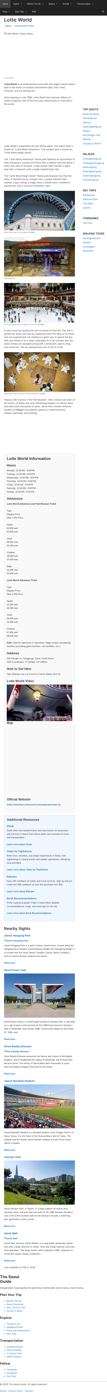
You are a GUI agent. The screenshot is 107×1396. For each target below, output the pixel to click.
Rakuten (12, 876)
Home (5, 4)
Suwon (86, 207)
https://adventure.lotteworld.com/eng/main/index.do (34, 804)
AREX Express (14, 1356)
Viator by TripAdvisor (19, 851)
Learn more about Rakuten (20, 891)
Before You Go (34, 4)
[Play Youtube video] (39, 703)
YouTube (11, 1376)
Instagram (12, 1373)
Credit (31, 232)
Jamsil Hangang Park (17, 935)
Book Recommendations (22, 898)
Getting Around (15, 1346)
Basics (52, 4)
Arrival (66, 4)
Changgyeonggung (93, 163)
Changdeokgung (92, 158)
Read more (9, 963)
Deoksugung (90, 167)
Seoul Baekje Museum (18, 1046)
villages (19, 409)
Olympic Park (12, 1157)
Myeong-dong (91, 114)
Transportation (84, 4)
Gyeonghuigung (91, 175)
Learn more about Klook (19, 844)
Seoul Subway (14, 1350)
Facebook (12, 1369)
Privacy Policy (15, 1391)
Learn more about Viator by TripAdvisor (27, 869)
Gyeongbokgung (92, 171)
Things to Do (13, 1324)
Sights (16, 4)
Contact (29, 1391)
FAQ (34, 11)
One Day (87, 223)
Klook (10, 826)
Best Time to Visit (16, 1307)
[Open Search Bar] (103, 12)
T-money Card (14, 1353)
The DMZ (88, 203)
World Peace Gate (15, 970)
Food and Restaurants (18, 1330)
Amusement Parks (24, 26)
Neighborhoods (15, 1327)
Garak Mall (10, 1233)
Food (5, 11)
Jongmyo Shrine (92, 143)
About (3, 1391)
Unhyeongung (91, 179)
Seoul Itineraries (15, 1304)
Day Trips (19, 11)
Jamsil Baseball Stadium (19, 1081)
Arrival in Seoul (14, 1311)
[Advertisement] (39, 125)
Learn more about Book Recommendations (29, 913)
